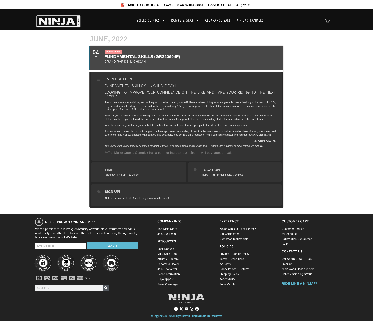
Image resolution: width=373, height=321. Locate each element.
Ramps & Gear (182, 20)
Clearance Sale (218, 20)
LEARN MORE (264, 141)
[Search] (106, 288)
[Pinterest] (197, 309)
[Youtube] (186, 309)
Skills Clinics (148, 20)
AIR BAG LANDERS (250, 20)
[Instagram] (192, 309)
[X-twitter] (181, 309)
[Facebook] (176, 309)
